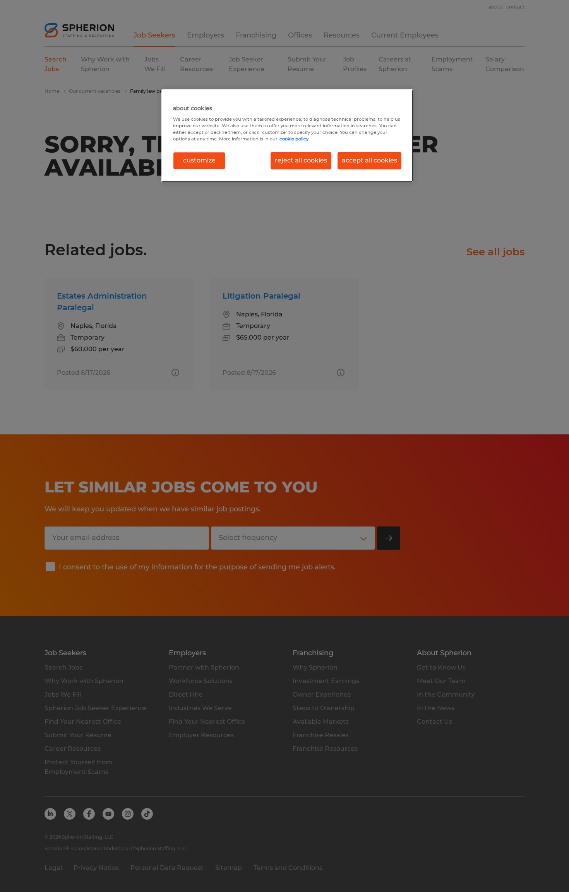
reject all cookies (301, 160)
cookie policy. (294, 139)
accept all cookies (369, 160)
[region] (287, 135)
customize (199, 160)
